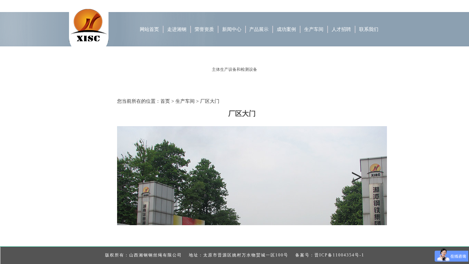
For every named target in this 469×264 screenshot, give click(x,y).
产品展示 (258, 29)
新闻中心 (231, 29)
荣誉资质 (204, 29)
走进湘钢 (176, 29)
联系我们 (368, 29)
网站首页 (149, 29)
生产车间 (313, 29)
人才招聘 (341, 29)
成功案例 (286, 29)
